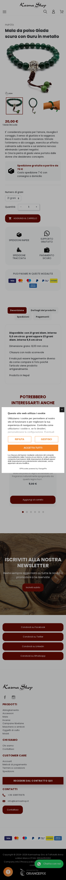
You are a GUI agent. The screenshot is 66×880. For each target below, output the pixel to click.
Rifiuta (19, 439)
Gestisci (46, 439)
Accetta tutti (33, 448)
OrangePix (42, 468)
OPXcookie (23, 468)
